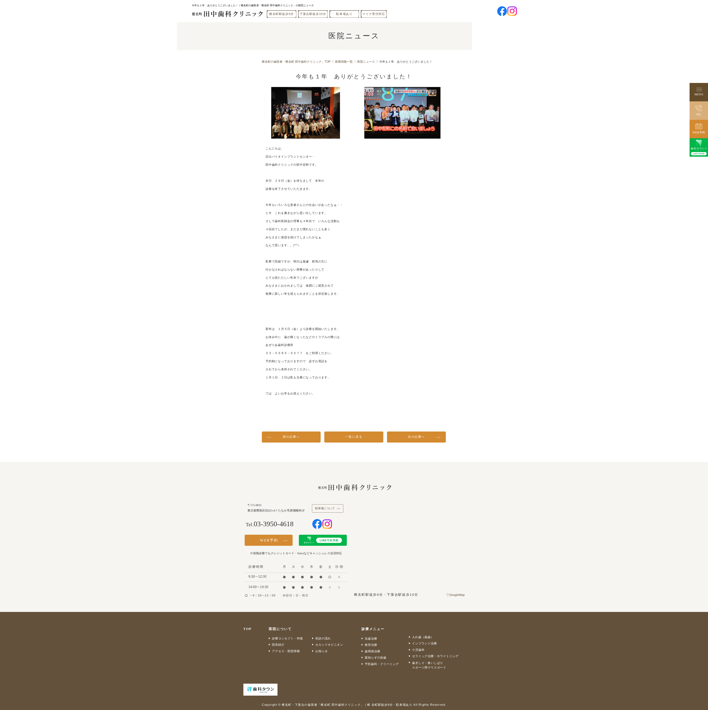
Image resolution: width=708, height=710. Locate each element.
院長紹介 (278, 644)
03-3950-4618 (274, 524)
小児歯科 (418, 649)
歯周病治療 (372, 651)
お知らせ (321, 651)
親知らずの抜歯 (375, 657)
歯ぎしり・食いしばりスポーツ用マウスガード (429, 665)
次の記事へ (416, 436)
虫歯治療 (371, 638)
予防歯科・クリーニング (382, 664)
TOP (247, 629)
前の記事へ (291, 436)
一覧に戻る (353, 436)
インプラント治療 (424, 643)
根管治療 (371, 644)
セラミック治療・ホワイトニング (435, 656)
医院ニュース (366, 61)
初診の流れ (323, 638)
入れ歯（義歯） (423, 637)
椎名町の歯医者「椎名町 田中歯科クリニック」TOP (296, 61)
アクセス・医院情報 (286, 651)
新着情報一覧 (344, 61)
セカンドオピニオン (329, 644)
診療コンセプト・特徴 (287, 638)
